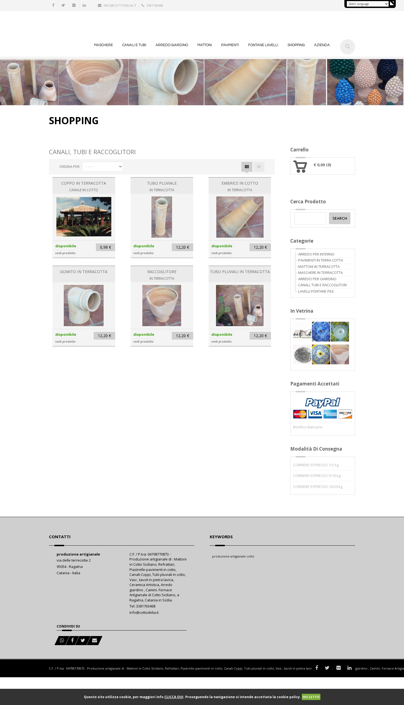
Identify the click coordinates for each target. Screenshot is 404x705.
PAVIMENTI (230, 45)
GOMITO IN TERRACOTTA (83, 271)
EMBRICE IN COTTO (240, 183)
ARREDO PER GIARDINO (317, 278)
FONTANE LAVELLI (263, 45)
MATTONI (204, 45)
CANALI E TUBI (134, 45)
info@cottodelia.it (120, 5)
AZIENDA (322, 45)
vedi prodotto (65, 253)
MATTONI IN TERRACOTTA (319, 266)
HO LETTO (311, 697)
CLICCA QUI (173, 697)
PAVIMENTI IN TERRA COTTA (320, 260)
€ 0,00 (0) (322, 164)
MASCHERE (103, 45)
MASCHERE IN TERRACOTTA (320, 272)
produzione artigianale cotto (233, 556)
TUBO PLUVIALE (162, 183)
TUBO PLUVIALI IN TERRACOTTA (240, 271)
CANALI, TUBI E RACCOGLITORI (322, 284)
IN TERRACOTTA (162, 190)
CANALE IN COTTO (83, 190)
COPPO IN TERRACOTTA (83, 183)
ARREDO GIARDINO (172, 45)
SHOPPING (296, 45)
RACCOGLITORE (161, 271)
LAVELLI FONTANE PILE (316, 291)
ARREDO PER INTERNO (316, 254)
